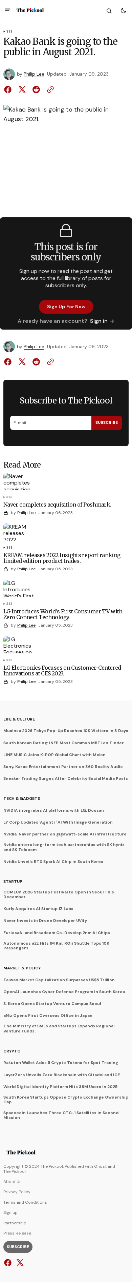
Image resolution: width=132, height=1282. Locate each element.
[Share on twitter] (22, 89)
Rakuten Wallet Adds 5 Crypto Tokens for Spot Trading (60, 1062)
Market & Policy (22, 968)
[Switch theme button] (123, 10)
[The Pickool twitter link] (19, 1262)
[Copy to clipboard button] (49, 89)
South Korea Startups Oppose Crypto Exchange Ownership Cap (65, 1100)
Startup (12, 881)
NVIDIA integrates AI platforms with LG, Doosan (53, 810)
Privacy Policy (16, 1191)
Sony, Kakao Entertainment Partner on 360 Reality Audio (63, 766)
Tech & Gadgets (21, 798)
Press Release (17, 1233)
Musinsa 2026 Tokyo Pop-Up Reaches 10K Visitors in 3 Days (65, 730)
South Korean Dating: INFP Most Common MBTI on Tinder (63, 743)
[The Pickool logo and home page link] (30, 11)
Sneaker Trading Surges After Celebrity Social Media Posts (65, 778)
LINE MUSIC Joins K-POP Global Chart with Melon (54, 754)
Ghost (100, 1166)
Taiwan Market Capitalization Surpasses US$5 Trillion (59, 980)
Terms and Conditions (25, 1202)
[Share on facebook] (9, 89)
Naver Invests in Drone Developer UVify (45, 920)
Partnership (14, 1223)
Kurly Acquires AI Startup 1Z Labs (38, 908)
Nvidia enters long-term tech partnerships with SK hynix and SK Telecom (64, 847)
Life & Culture (19, 719)
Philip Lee (34, 74)
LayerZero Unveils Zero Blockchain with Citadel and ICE (61, 1074)
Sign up (10, 1212)
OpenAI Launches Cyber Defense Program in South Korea (64, 991)
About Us (12, 1181)
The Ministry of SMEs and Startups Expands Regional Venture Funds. (58, 1028)
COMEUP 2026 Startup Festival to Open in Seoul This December (58, 895)
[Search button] (109, 10)
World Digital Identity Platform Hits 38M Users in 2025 (60, 1086)
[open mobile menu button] (7, 11)
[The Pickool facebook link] (8, 1262)
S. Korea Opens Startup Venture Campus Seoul (52, 1003)
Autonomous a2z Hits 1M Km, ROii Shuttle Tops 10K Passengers (56, 946)
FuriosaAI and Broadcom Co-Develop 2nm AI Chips (56, 932)
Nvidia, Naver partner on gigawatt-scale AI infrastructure (65, 834)
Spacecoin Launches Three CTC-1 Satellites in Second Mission (60, 1115)
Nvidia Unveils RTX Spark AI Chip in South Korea (53, 861)
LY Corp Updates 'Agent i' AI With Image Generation (58, 822)
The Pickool (14, 1171)
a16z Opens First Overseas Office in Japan (47, 1015)
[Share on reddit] (36, 89)
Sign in (99, 321)
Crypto (12, 1051)
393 (9, 32)
